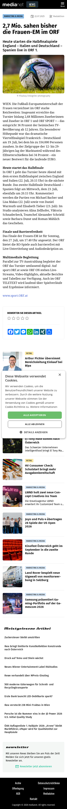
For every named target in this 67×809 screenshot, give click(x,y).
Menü (62, 4)
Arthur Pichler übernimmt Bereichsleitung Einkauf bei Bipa (43, 361)
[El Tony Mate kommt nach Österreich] (12, 442)
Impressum (48, 788)
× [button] (59, 375)
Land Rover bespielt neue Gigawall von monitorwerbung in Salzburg (43, 576)
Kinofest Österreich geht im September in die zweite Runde (44, 549)
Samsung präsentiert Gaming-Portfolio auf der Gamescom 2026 (43, 603)
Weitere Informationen (43, 406)
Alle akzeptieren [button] (34, 415)
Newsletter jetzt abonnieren (33, 766)
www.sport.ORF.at (15, 296)
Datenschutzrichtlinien (49, 783)
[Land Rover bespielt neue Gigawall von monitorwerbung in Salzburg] (12, 576)
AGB (18, 793)
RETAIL (29, 353)
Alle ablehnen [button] (34, 424)
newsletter (17, 747)
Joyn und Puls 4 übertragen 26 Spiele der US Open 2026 (43, 522)
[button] (34, 432)
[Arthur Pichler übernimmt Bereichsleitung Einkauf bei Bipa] (12, 362)
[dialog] (33, 404)
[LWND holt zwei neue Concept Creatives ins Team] (12, 496)
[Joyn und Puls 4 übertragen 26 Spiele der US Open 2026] (12, 523)
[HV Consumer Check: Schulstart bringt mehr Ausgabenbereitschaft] (12, 469)
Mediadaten (48, 793)
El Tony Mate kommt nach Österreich (42, 440)
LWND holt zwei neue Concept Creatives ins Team (43, 494)
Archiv (18, 783)
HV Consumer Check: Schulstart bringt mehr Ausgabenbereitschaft (40, 469)
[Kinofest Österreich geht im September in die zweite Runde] (12, 550)
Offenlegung (18, 788)
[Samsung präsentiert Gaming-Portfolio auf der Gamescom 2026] (12, 603)
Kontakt (33, 799)
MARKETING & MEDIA (13, 16)
